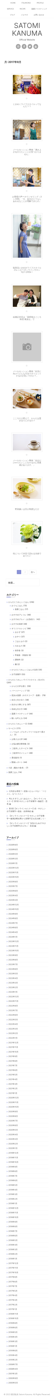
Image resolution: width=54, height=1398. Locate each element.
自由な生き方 (17, 709)
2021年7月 (12, 1065)
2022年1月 (13, 1038)
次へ (33, 572)
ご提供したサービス (20, 748)
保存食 (17, 650)
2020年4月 (13, 1134)
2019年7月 (12, 1176)
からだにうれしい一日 (17, 724)
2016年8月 (13, 1323)
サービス (12, 728)
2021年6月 (13, 1070)
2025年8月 (13, 881)
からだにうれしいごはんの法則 (25, 669)
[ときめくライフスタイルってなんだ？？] (27, 84)
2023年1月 (13, 992)
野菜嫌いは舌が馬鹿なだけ (27, 509)
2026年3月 (13, 858)
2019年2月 (13, 1199)
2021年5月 (13, 1074)
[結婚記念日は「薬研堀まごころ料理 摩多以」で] (27, 296)
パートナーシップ (19, 690)
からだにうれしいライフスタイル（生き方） (27, 680)
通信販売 (15, 757)
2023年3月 (13, 983)
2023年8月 (13, 960)
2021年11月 (13, 1047)
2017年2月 (12, 1304)
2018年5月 (13, 1240)
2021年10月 (13, 1052)
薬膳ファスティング (39, 9)
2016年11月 (13, 1314)
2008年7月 (13, 1364)
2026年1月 (13, 863)
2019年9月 (13, 1167)
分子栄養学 (16, 674)
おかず (17, 632)
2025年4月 (13, 895)
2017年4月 (12, 1295)
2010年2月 (13, 1360)
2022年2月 (13, 1033)
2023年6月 (13, 969)
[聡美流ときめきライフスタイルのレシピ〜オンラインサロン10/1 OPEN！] (27, 236)
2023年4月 (13, 978)
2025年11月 (13, 872)
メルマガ (24, 15)
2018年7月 (12, 1231)
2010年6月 (13, 1350)
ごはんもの (19, 641)
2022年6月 (13, 1015)
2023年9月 (13, 955)
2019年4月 (13, 1190)
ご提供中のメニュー (20, 753)
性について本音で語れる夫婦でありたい (27, 554)
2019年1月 (12, 1203)
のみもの (18, 646)
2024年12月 (13, 904)
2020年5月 (13, 1130)
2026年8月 (13, 845)
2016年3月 (13, 1341)
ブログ (12, 15)
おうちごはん (17, 605)
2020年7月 (13, 1120)
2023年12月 (13, 941)
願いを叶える (17, 718)
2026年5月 (13, 854)
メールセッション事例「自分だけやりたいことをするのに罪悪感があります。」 (27, 462)
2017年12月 (13, 1263)
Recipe (22, 9)
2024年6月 (13, 927)
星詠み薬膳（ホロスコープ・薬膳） (26, 695)
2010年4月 (13, 1355)
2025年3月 (13, 900)
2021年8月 (13, 1061)
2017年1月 (12, 1309)
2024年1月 (13, 937)
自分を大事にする (19, 704)
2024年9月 (13, 914)
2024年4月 (13, 932)
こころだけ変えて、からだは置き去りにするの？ (27, 419)
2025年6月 (13, 891)
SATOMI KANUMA (27, 29)
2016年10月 (13, 1318)
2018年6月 (13, 1235)
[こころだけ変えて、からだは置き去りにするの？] (27, 398)
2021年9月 (13, 1056)
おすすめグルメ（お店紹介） (24, 619)
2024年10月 (13, 909)
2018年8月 (13, 1226)
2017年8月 (12, 1281)
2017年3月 (12, 1300)
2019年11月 (13, 1157)
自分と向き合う (18, 700)
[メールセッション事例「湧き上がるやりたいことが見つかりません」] (27, 129)
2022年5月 (13, 1019)
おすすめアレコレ (19, 615)
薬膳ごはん (19, 609)
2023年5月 (13, 973)
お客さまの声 (17, 739)
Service (10, 9)
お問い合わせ (39, 15)
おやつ (17, 636)
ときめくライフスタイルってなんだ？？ (27, 105)
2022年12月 (13, 996)
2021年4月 (13, 1079)
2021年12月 (13, 1042)
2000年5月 (13, 1383)
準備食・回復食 (21, 655)
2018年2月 (13, 1254)
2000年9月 (13, 1378)
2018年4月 (13, 1245)
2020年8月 (13, 1116)
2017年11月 (13, 1268)
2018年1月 (12, 1258)
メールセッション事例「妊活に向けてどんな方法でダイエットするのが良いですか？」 (27, 373)
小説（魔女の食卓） (16, 768)
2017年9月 (12, 1277)
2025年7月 (13, 886)
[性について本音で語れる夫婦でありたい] (27, 532)
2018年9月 (13, 1222)
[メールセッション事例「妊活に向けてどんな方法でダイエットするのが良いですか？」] (27, 347)
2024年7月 (13, 923)
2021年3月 (13, 1084)
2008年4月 (13, 1369)
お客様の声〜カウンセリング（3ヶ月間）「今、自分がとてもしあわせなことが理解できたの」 (27, 198)
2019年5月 (13, 1185)
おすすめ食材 (17, 624)
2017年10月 (13, 1272)
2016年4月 (13, 1337)
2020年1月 (13, 1148)
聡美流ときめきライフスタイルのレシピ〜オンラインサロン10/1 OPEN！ (27, 269)
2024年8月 (13, 918)
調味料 (17, 659)
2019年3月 (13, 1194)
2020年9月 (13, 1111)
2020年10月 (13, 1107)
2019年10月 (13, 1162)
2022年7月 (13, 1010)
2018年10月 (13, 1217)
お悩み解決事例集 (19, 744)
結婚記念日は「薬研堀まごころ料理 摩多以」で (27, 318)
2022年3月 (13, 1029)
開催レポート (17, 762)
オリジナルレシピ (19, 628)
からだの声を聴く (19, 686)
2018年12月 (13, 1208)
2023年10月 (13, 950)
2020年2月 (13, 1143)
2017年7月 (12, 1286)
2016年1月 (12, 1346)
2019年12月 (13, 1153)
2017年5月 (12, 1291)
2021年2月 (13, 1088)
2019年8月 (13, 1171)
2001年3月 (13, 1373)
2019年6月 (13, 1180)
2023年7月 (13, 964)
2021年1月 (12, 1093)
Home (13, 3)
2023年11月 (13, 946)
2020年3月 (13, 1139)
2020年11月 (13, 1102)
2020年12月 (13, 1097)
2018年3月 (13, 1249)
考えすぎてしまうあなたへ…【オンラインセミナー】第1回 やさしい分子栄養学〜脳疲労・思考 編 (27, 801)
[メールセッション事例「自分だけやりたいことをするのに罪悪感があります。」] (27, 442)
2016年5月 (13, 1332)
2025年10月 (13, 877)
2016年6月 (13, 1327)
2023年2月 (13, 987)
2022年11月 (13, 1001)
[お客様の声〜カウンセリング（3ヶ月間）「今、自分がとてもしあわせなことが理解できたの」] (27, 177)
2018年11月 (13, 1212)
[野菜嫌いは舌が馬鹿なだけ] (27, 488)
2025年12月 (13, 868)
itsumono (26, 3)
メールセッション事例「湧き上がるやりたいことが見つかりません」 (27, 151)
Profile (40, 3)
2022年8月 (13, 1006)
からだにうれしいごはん (18, 602)
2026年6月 (13, 849)
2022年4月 (13, 1024)
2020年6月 (13, 1125)
